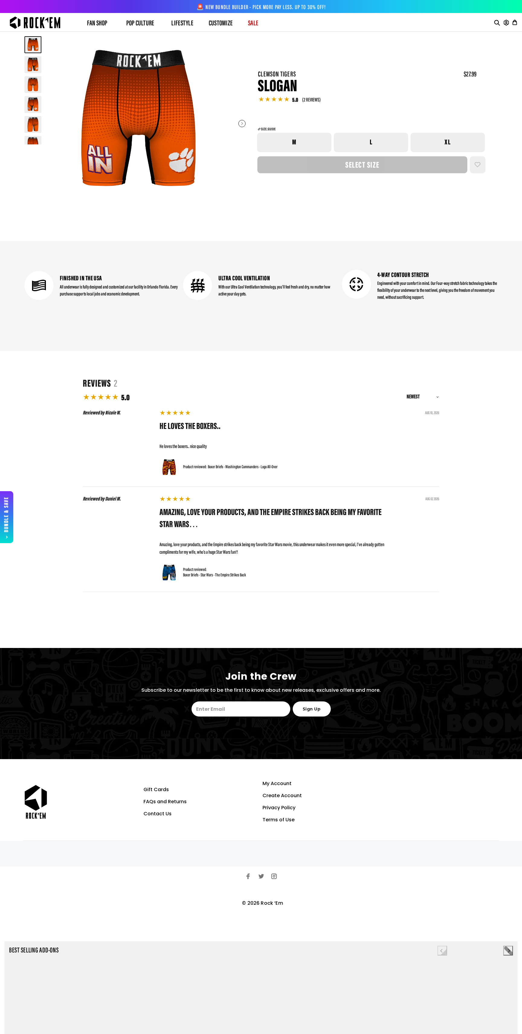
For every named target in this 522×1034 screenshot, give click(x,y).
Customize (221, 23)
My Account (277, 783)
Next (242, 123)
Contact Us (157, 813)
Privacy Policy (279, 807)
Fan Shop (97, 23)
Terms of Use (279, 819)
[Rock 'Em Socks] (40, 22)
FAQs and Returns (165, 801)
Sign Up (312, 709)
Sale (253, 23)
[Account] (506, 23)
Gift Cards (156, 789)
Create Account (282, 795)
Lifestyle (182, 23)
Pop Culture (140, 23)
